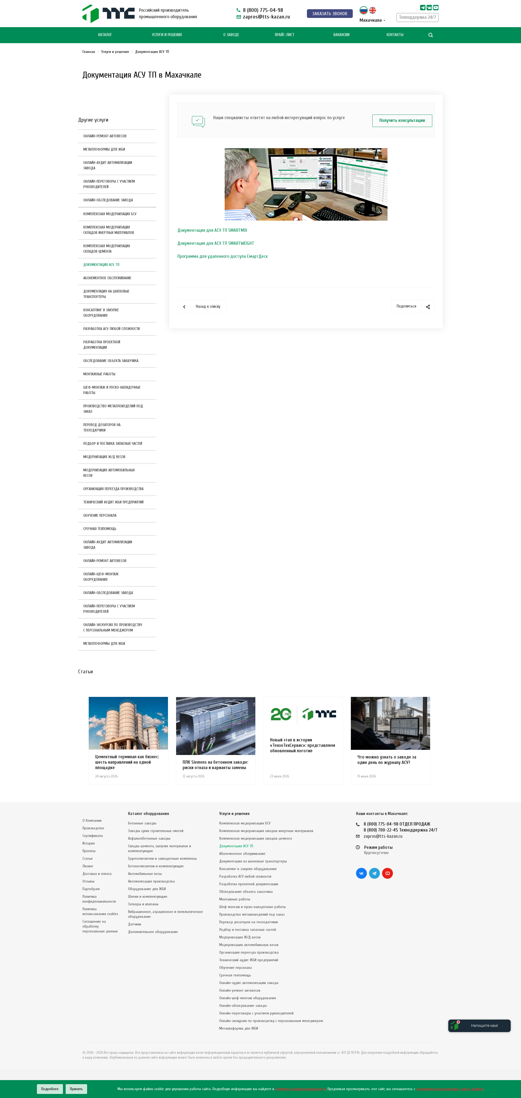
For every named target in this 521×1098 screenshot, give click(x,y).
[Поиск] (431, 35)
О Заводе (231, 35)
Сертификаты (92, 835)
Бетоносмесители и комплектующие (156, 866)
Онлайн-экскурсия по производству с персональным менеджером (112, 628)
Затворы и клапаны (143, 904)
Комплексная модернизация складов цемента (106, 249)
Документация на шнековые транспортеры (106, 294)
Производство (93, 828)
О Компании (91, 820)
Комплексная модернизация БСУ (109, 214)
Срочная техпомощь (99, 528)
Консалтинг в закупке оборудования (101, 313)
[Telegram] (422, 7)
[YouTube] (387, 873)
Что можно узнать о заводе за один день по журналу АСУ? (386, 759)
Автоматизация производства (151, 881)
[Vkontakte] (429, 7)
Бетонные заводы (142, 823)
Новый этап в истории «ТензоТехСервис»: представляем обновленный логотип (302, 745)
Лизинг (87, 866)
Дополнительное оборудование (153, 931)
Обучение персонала (99, 515)
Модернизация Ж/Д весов (104, 457)
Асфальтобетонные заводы (149, 838)
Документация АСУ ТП (101, 264)
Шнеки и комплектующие (147, 896)
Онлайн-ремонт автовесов (104, 136)
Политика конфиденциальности (99, 899)
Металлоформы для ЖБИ (104, 149)
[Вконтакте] (361, 873)
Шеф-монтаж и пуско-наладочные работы (112, 390)
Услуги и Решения (167, 35)
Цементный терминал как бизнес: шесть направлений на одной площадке (127, 762)
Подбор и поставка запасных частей (112, 443)
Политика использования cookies (100, 911)
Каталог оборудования (148, 813)
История (88, 843)
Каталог (105, 35)
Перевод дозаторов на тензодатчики (101, 428)
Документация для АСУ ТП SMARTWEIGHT (215, 243)
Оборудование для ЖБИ (147, 889)
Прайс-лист (284, 35)
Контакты (395, 35)
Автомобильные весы (145, 873)
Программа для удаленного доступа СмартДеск (222, 256)
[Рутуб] (436, 7)
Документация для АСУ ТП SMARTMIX (212, 230)
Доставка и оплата (97, 873)
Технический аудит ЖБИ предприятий (113, 502)
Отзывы (88, 881)
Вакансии (341, 35)
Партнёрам (91, 889)
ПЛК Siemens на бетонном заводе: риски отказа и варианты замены (215, 765)
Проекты (89, 851)
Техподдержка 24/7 (417, 17)
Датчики (134, 924)
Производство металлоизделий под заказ (113, 409)
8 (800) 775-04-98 (263, 10)
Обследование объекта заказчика (110, 360)
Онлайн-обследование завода (108, 200)
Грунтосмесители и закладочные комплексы (162, 858)
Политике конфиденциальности (300, 1089)
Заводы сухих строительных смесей (155, 831)
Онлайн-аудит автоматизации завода (107, 165)
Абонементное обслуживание (107, 278)
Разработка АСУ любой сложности (111, 328)
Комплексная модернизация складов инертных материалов (108, 230)
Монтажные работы (99, 374)
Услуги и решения (234, 813)
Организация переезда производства (113, 489)
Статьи (87, 858)
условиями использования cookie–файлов (449, 1089)
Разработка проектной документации (101, 345)
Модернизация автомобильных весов (109, 473)
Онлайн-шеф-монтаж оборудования (101, 577)
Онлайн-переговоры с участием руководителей (109, 184)
